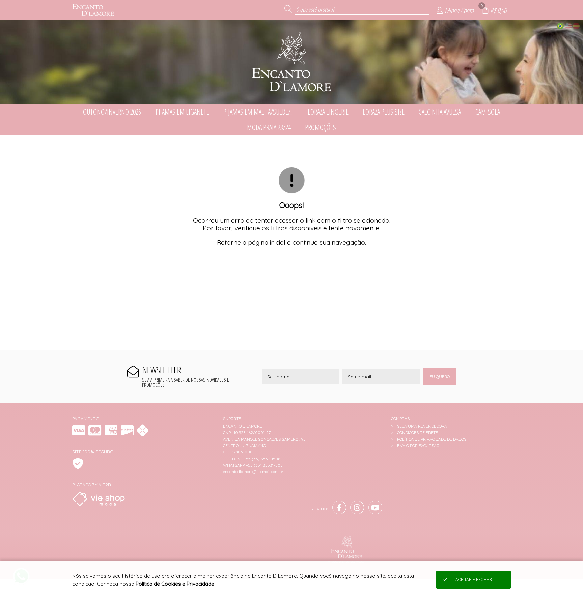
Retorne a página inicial (251, 242)
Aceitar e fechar (473, 579)
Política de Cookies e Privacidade (175, 583)
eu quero (439, 376)
